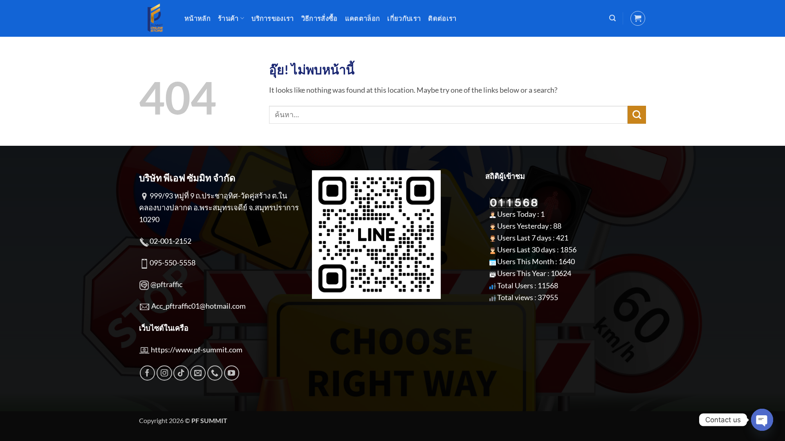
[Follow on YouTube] (232, 373)
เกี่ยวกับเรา (404, 18)
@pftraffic (166, 284)
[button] (612, 18)
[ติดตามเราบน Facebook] (147, 373)
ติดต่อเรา (442, 18)
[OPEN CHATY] (762, 420)
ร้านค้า (228, 18)
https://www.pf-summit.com (196, 349)
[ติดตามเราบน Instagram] (164, 373)
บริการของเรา (272, 18)
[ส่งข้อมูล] (637, 115)
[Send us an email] (198, 373)
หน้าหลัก (197, 18)
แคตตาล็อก (362, 18)
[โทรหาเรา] (215, 373)
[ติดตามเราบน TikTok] (181, 373)
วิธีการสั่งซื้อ (319, 18)
